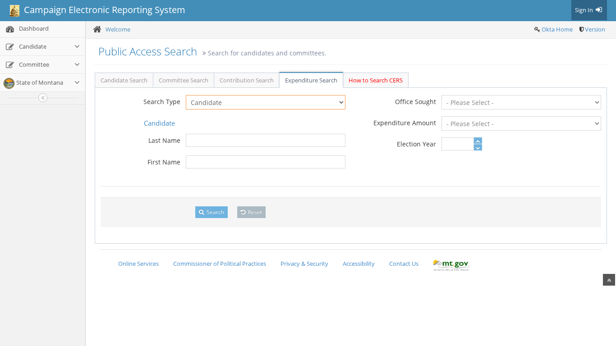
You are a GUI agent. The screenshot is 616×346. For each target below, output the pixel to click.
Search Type (161, 101)
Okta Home (557, 29)
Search (214, 212)
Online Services (138, 264)
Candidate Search (124, 80)
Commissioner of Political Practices (219, 264)
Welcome (118, 29)
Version (595, 29)
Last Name (164, 140)
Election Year (416, 144)
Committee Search (183, 80)
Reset (254, 212)
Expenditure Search (311, 80)
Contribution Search (247, 80)
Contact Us (403, 264)
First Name (163, 162)
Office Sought (415, 101)
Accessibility (359, 264)
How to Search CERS (376, 80)
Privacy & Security (304, 264)
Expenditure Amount (404, 122)
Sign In (584, 10)
